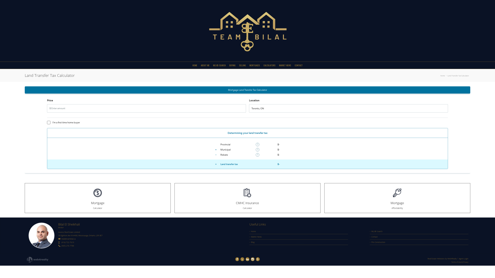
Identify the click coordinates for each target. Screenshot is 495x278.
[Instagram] (253, 259)
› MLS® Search (376, 231)
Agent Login (463, 258)
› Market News (255, 237)
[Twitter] (242, 259)
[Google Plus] (258, 259)
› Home (252, 231)
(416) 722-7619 (67, 242)
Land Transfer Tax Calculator (458, 76)
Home (442, 76)
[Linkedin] (247, 259)
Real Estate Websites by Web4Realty (442, 258)
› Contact (374, 237)
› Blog (251, 242)
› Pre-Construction (377, 242)
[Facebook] (237, 259)
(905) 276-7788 (67, 246)
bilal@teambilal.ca (68, 239)
